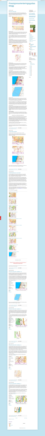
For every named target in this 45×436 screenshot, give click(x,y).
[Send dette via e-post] (18, 169)
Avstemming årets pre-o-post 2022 (14, 172)
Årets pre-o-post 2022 (12, 11)
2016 (30, 70)
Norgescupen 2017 (31, 18)
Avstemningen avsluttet (13, 131)
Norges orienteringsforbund (32, 38)
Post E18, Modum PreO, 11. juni (14, 231)
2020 (30, 67)
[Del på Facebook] (20, 169)
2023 (30, 62)
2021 (30, 66)
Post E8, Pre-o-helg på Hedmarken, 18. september (16, 218)
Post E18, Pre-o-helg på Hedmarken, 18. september (16, 238)
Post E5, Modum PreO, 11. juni (14, 205)
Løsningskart (10, 329)
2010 (30, 75)
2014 (30, 72)
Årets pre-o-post (14, 416)
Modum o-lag (11, 396)
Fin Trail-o (31, 35)
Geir (10, 424)
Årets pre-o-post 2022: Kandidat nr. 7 (15, 383)
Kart (9, 291)
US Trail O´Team (31, 41)
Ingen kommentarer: (15, 415)
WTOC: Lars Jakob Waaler (32, 49)
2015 (30, 71)
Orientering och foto (32, 44)
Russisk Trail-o (31, 39)
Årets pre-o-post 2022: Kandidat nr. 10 (15, 271)
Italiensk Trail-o (31, 37)
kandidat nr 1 (14, 280)
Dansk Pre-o (31, 34)
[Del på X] (19, 169)
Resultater (10, 290)
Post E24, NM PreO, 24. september (15, 251)
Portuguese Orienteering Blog (33, 46)
